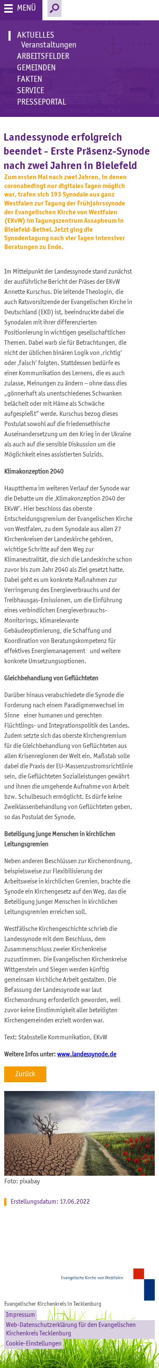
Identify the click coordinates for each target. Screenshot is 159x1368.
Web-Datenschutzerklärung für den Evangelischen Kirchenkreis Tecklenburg (71, 1329)
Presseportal (41, 102)
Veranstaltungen (48, 45)
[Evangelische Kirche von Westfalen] (110, 1284)
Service (30, 91)
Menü (26, 8)
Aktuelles (35, 35)
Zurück (25, 1074)
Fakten (29, 79)
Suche (54, 8)
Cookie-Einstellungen (33, 1343)
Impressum (20, 1315)
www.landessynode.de (86, 1054)
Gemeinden (36, 68)
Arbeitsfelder (43, 57)
